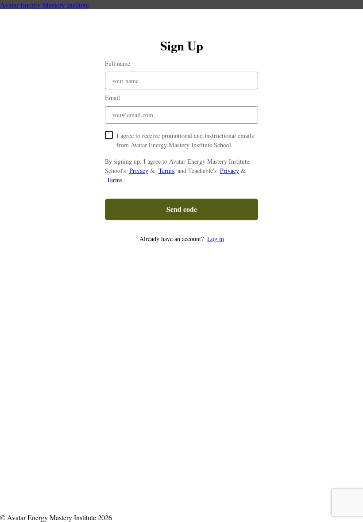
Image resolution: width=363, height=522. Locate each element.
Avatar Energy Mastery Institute (44, 4)
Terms (166, 170)
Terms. (115, 180)
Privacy (138, 170)
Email (112, 97)
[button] (181, 238)
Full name (117, 63)
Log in (215, 238)
